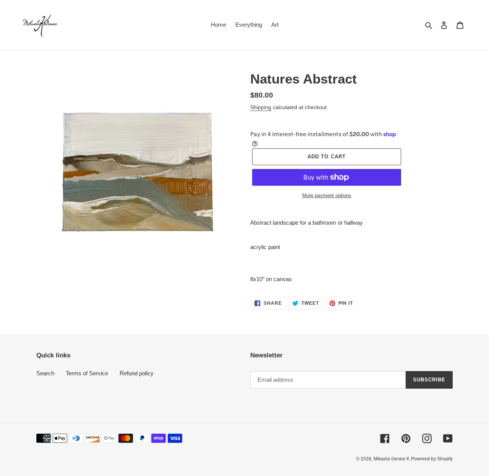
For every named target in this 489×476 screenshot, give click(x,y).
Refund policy (137, 373)
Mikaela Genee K (392, 459)
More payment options (326, 195)
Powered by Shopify (432, 459)
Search (45, 373)
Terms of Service (87, 373)
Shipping (260, 107)
